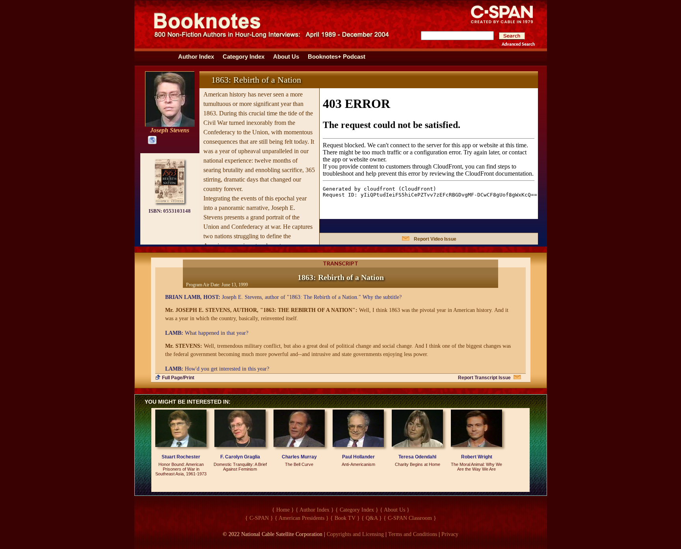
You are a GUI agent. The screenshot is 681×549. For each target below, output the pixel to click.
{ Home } (283, 510)
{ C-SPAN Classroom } (409, 518)
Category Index (243, 57)
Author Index (196, 57)
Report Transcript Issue (484, 377)
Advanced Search (518, 44)
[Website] (150, 139)
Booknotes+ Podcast (336, 57)
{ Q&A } (371, 518)
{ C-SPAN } (259, 518)
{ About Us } (394, 510)
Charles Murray (299, 457)
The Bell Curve (299, 464)
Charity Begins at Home (417, 464)
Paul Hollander (358, 457)
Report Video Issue (435, 239)
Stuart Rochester (181, 457)
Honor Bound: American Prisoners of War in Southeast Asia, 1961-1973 (181, 469)
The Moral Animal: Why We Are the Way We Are (476, 466)
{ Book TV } (345, 518)
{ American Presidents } (302, 518)
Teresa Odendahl (417, 457)
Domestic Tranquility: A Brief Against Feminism (240, 466)
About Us (286, 57)
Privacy (449, 534)
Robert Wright (476, 457)
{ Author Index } (315, 510)
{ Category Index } (356, 510)
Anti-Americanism (358, 464)
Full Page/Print (178, 377)
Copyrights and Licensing (355, 534)
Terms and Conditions (412, 534)
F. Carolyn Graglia (240, 457)
